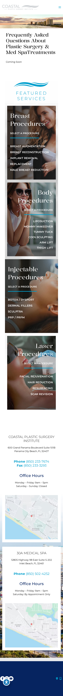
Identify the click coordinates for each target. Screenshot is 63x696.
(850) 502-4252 (38, 574)
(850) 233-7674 (37, 462)
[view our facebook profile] (2, 678)
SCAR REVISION (42, 394)
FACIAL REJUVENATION (36, 376)
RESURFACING (43, 388)
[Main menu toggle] (59, 7)
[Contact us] (57, 678)
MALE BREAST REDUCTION (29, 170)
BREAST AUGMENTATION (28, 146)
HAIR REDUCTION (40, 382)
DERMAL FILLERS (20, 305)
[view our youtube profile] (11, 678)
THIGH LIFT (45, 247)
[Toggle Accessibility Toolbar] (6, 682)
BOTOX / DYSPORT (21, 299)
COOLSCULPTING (41, 237)
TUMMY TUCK (43, 232)
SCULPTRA (15, 311)
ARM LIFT (46, 242)
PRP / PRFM (16, 317)
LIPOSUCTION (43, 221)
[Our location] (60, 678)
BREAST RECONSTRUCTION (29, 152)
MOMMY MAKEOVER (38, 226)
